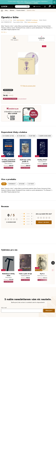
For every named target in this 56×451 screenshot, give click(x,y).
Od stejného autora (8, 135)
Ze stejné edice (21, 135)
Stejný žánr (32, 135)
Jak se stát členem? (22, 98)
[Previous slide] (11, 63)
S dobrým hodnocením (44, 135)
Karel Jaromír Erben (42, 275)
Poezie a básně (20, 10)
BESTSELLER (39, 270)
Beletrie (12, 10)
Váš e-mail (4, 307)
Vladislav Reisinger (25, 275)
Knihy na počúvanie (32, 22)
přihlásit (49, 310)
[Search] (27, 6)
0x (11, 20)
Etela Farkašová (20, 20)
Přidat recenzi (43, 222)
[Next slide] (44, 63)
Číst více (3, 32)
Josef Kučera (8, 277)
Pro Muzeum (35, 20)
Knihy (6, 10)
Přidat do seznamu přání (28, 86)
